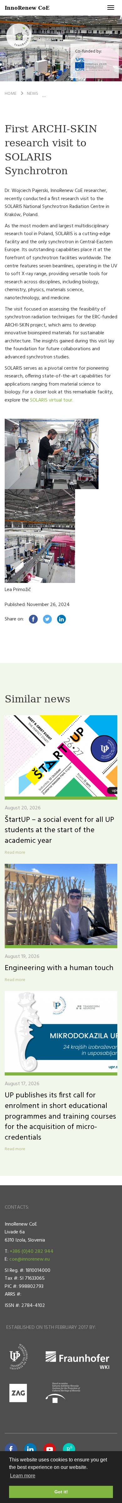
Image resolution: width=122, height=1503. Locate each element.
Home (11, 93)
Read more (15, 853)
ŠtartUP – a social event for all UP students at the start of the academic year (59, 830)
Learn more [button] (22, 1475)
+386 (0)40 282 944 (31, 1251)
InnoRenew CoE (27, 7)
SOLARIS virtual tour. (51, 400)
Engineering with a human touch (59, 968)
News (32, 93)
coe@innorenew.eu (29, 1259)
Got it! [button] (61, 1491)
